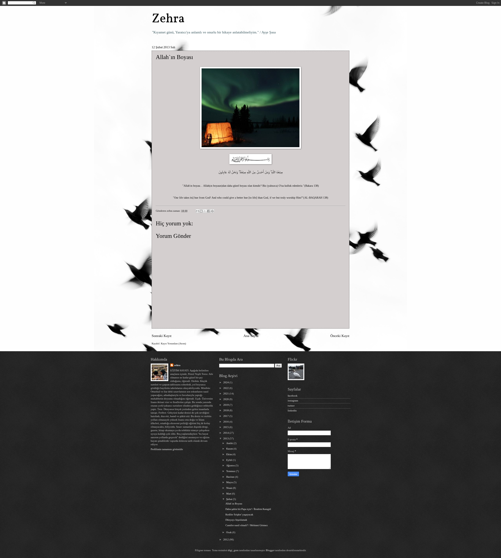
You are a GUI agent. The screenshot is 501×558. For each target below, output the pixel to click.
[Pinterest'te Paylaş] (212, 211)
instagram (293, 400)
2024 (226, 382)
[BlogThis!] (201, 211)
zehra (177, 365)
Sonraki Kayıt (161, 336)
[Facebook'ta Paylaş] (209, 211)
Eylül (229, 460)
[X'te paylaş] (205, 211)
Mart (229, 493)
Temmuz (231, 471)
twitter (291, 405)
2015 (226, 427)
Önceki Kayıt (339, 336)
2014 (226, 433)
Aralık (229, 443)
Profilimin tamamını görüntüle (167, 449)
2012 (226, 539)
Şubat (229, 499)
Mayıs (229, 482)
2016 (226, 421)
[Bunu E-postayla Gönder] (197, 211)
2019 (226, 405)
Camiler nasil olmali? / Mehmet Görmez (246, 525)
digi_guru (233, 550)
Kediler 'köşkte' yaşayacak (239, 514)
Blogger (270, 550)
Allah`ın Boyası (233, 503)
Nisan (229, 488)
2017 (226, 416)
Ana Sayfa (250, 336)
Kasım (229, 448)
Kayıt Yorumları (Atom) (173, 343)
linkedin (292, 410)
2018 (226, 410)
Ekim (229, 454)
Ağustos (230, 465)
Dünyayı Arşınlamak (236, 520)
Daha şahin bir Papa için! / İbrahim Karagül (248, 509)
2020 (226, 399)
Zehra (168, 19)
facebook (292, 395)
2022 (226, 388)
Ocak (229, 532)
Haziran (230, 477)
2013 (226, 438)
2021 (226, 393)
